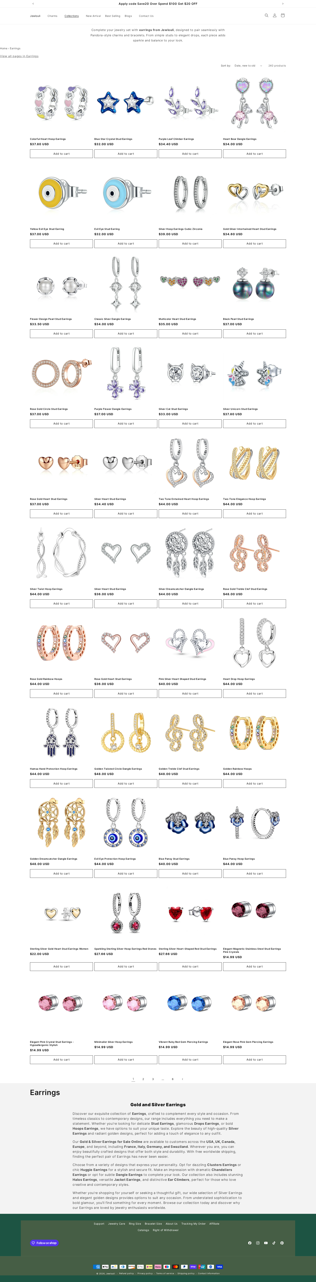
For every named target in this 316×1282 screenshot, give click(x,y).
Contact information (208, 1273)
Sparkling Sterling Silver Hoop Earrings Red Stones (125, 948)
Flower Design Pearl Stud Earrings (51, 318)
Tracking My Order (193, 1223)
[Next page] (183, 1079)
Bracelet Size (153, 1223)
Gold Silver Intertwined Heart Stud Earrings (249, 228)
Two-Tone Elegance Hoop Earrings (244, 498)
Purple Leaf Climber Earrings (176, 138)
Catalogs (143, 1230)
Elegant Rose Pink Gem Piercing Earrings (248, 1041)
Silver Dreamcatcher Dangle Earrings (181, 588)
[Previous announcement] (33, 3)
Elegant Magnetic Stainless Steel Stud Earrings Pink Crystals (252, 950)
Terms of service (165, 1273)
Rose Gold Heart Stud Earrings (48, 498)
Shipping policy (186, 1273)
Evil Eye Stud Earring (107, 228)
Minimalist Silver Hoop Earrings (113, 1041)
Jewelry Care (116, 1223)
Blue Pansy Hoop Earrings (239, 858)
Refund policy (126, 1273)
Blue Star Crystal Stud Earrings (113, 138)
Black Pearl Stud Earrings (238, 318)
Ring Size (135, 1223)
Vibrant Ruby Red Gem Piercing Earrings (183, 1041)
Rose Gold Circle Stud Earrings (49, 408)
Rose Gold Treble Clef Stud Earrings (245, 588)
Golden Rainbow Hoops (237, 768)
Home (3, 48)
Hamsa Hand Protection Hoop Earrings (54, 768)
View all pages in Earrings (19, 56)
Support (99, 1223)
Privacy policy (145, 1273)
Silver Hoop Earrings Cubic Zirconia (180, 228)
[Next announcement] (283, 3)
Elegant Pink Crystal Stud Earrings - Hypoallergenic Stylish (52, 1043)
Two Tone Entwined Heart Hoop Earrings (184, 498)
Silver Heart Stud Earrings (110, 498)
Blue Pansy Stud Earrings (174, 858)
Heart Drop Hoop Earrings (239, 678)
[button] (53, 16)
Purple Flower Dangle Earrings (112, 408)
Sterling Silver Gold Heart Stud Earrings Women (59, 948)
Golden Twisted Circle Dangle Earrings (118, 768)
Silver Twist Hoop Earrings (46, 588)
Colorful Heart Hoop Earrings (48, 138)
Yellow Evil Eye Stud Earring (47, 228)
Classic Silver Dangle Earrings (112, 318)
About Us (172, 1223)
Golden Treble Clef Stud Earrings (179, 768)
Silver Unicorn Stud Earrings (240, 408)
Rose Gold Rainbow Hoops (46, 678)
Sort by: (226, 65)
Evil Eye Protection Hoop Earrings (115, 858)
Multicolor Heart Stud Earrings (177, 318)
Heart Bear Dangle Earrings (240, 138)
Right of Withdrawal (165, 1230)
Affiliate (214, 1223)
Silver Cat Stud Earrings (173, 408)
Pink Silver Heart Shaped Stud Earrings (182, 678)
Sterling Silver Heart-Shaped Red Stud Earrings (188, 948)
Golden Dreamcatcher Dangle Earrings (53, 858)
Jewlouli (110, 1273)
